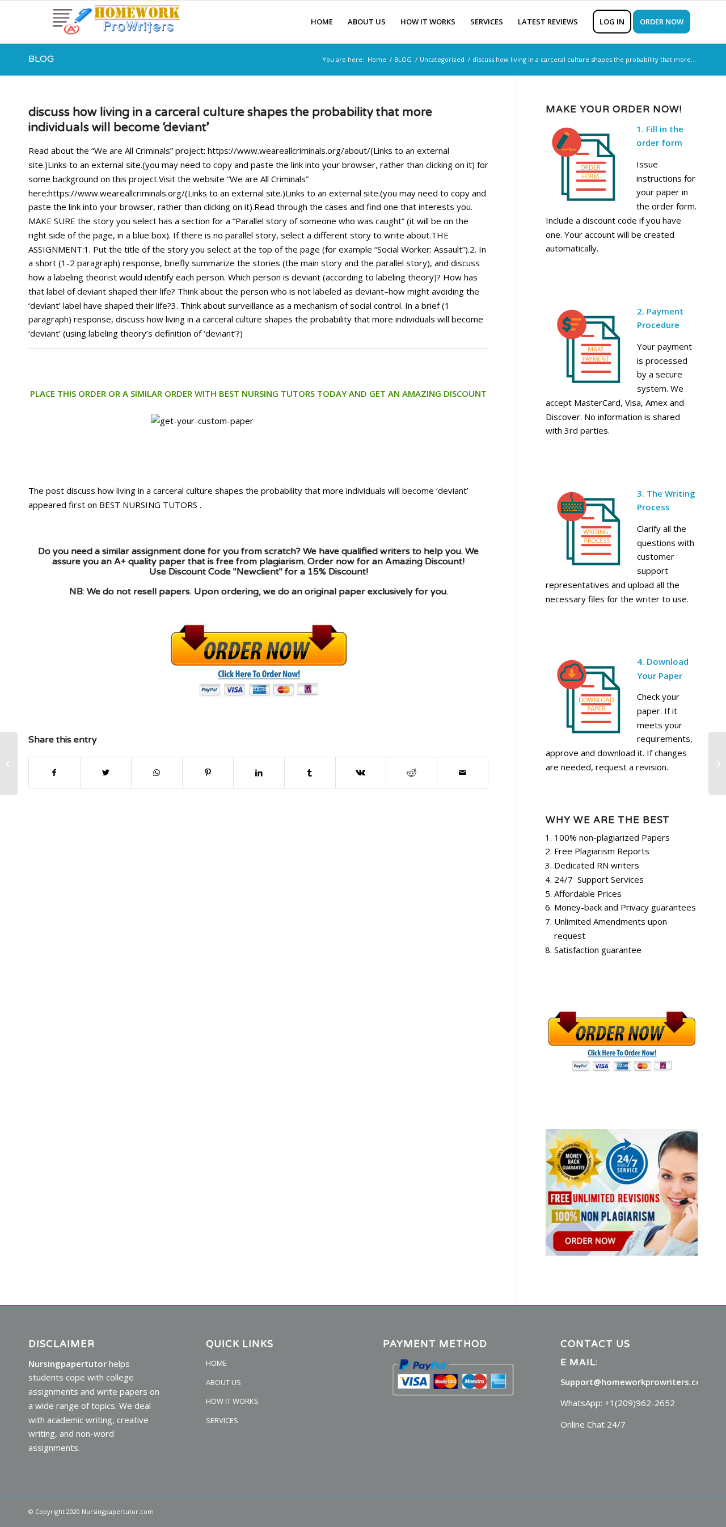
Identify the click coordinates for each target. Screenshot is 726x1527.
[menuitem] (321, 22)
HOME (216, 1363)
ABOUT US (223, 1382)
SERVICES (222, 1420)
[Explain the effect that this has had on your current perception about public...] (9, 763)
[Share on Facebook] (54, 772)
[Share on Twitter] (106, 772)
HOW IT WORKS (232, 1401)
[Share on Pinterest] (208, 772)
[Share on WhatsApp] (157, 772)
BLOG (41, 59)
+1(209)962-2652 (640, 1402)
